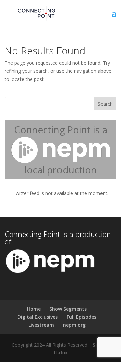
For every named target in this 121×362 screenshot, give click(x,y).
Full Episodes (81, 317)
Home (34, 309)
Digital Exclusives (37, 317)
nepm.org (74, 325)
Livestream (41, 325)
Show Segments (68, 309)
